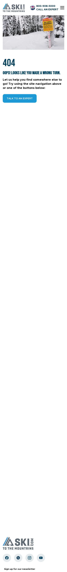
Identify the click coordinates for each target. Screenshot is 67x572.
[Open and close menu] (62, 8)
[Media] (7, 558)
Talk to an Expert (20, 98)
